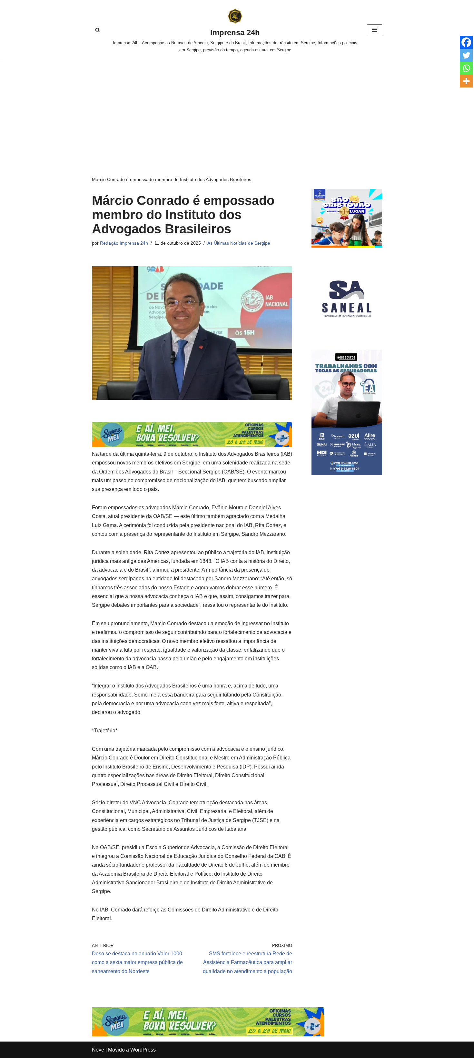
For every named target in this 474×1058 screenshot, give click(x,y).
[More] (466, 81)
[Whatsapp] (466, 68)
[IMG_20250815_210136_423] (346, 473)
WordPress (143, 1050)
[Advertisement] (237, 108)
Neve (98, 1050)
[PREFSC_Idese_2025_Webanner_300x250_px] (346, 246)
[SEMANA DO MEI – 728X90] (192, 445)
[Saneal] (346, 332)
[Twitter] (466, 55)
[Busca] (97, 29)
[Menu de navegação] (374, 29)
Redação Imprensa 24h (124, 243)
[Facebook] (466, 42)
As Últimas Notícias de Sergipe (238, 243)
